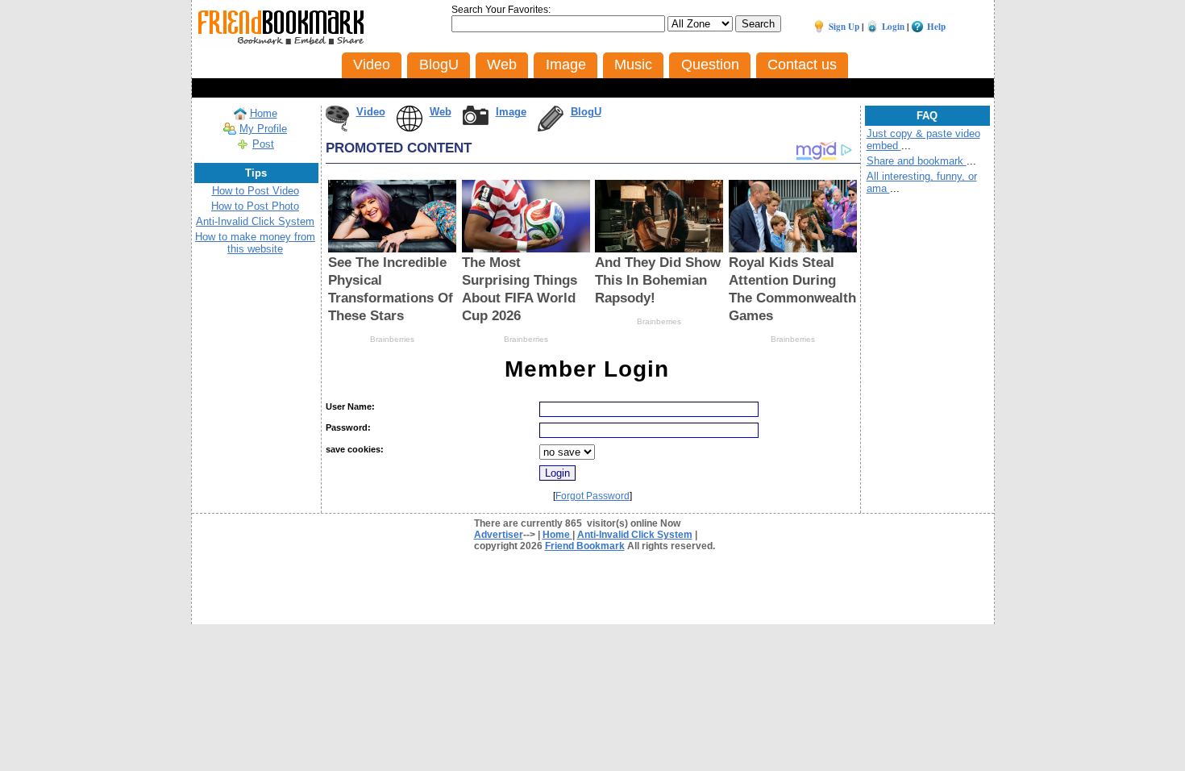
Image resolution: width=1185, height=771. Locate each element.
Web (440, 112)
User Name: (350, 406)
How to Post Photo (255, 206)
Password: (348, 427)
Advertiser (498, 534)
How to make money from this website (255, 243)
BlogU (586, 112)
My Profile (263, 129)
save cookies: (355, 449)
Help (936, 26)
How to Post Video (255, 191)
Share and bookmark (917, 161)
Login (893, 26)
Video (370, 112)
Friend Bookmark (585, 546)
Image (511, 112)
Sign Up (844, 26)
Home (263, 113)
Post (263, 144)
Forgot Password (592, 496)
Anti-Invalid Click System (255, 221)
